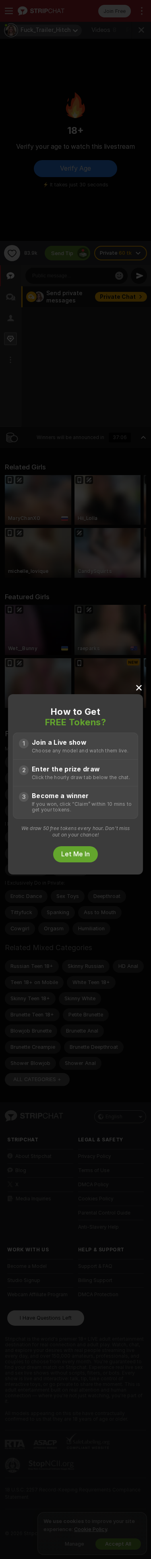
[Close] (138, 687)
